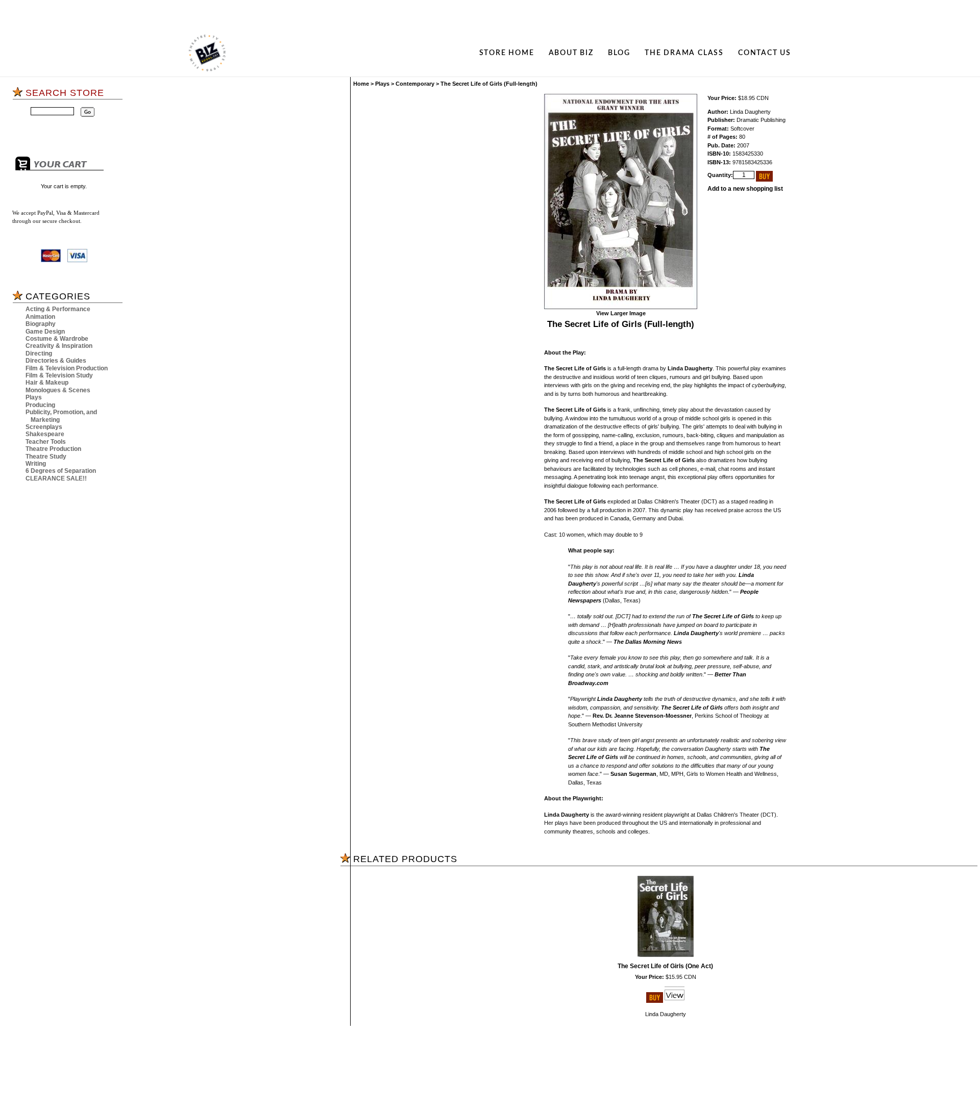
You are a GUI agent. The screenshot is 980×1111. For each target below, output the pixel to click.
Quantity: (720, 175)
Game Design (45, 331)
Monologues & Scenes (58, 390)
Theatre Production (53, 448)
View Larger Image (621, 313)
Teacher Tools (46, 441)
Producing (40, 405)
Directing (39, 353)
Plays (34, 397)
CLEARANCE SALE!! (56, 478)
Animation (40, 316)
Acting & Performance (58, 309)
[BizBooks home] (207, 53)
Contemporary (415, 84)
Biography (41, 323)
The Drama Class (684, 52)
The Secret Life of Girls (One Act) (665, 966)
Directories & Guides (56, 360)
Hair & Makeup (47, 382)
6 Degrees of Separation (61, 470)
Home (361, 84)
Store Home (506, 52)
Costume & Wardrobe (57, 338)
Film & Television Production (67, 368)
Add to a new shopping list (745, 188)
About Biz (571, 52)
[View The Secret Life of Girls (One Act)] (674, 1000)
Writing (36, 463)
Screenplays (44, 427)
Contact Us (764, 52)
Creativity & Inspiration (59, 345)
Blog (619, 52)
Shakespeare (45, 434)
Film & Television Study (59, 375)
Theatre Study (46, 456)
